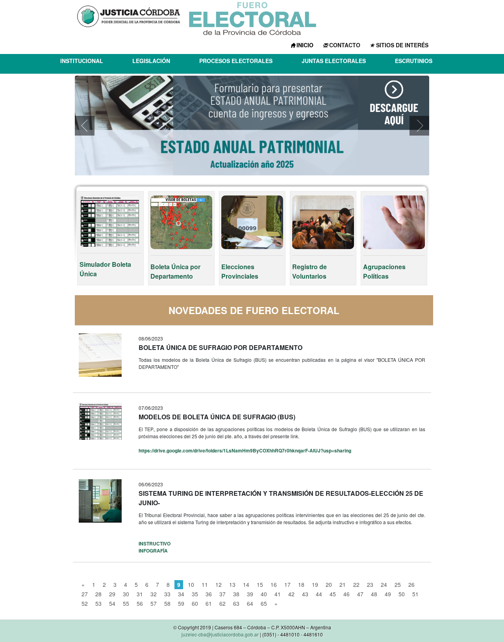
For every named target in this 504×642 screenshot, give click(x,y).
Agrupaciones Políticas (384, 271)
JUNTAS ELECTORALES (334, 61)
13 (232, 584)
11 (205, 584)
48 (374, 594)
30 (126, 594)
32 (153, 594)
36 (209, 594)
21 (342, 584)
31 (140, 594)
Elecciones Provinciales (239, 271)
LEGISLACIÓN (151, 61)
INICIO (304, 45)
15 (260, 584)
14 (246, 584)
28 (98, 594)
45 (333, 594)
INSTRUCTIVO (154, 543)
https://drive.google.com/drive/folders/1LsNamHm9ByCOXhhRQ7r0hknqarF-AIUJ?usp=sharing (245, 450)
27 (85, 594)
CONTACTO (344, 45)
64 (250, 603)
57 (153, 603)
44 (319, 594)
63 (236, 603)
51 (415, 594)
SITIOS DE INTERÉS (402, 45)
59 (181, 603)
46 (346, 594)
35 (195, 594)
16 (274, 584)
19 (315, 584)
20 (329, 584)
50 (401, 594)
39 (250, 594)
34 (181, 594)
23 (370, 584)
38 (236, 594)
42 (291, 594)
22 (356, 584)
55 (126, 603)
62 (222, 603)
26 (411, 584)
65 (264, 603)
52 (85, 603)
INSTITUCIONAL (81, 61)
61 (209, 603)
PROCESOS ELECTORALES (235, 61)
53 (98, 603)
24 (384, 584)
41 (277, 594)
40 (264, 594)
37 (222, 594)
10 (191, 584)
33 (167, 594)
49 (388, 594)
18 (301, 584)
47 (360, 594)
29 (112, 594)
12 (218, 584)
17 (287, 584)
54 (112, 603)
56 (140, 603)
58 (167, 603)
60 (195, 603)
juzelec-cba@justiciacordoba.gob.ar (220, 634)
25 (398, 584)
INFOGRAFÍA (153, 550)
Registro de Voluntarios (309, 271)
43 (305, 594)
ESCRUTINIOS (413, 61)
